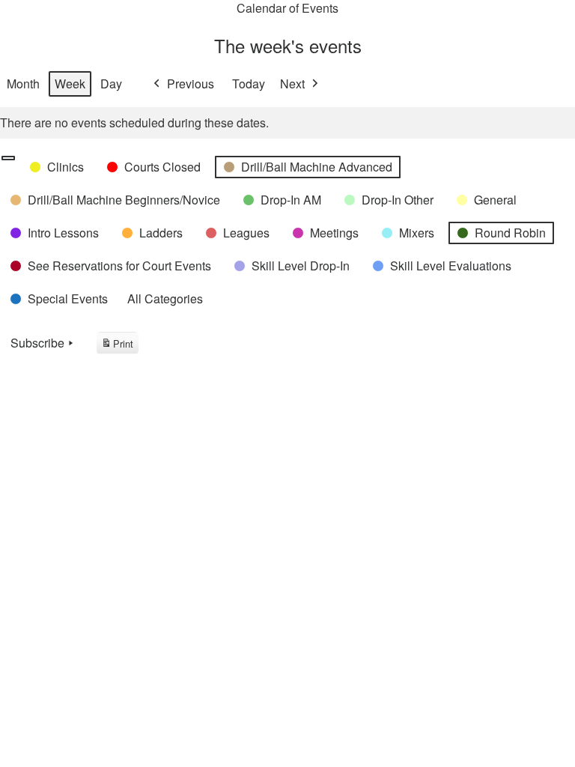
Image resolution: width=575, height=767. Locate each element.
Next (292, 83)
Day (111, 83)
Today (248, 83)
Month (23, 83)
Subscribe (37, 342)
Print (117, 345)
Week (70, 83)
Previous (190, 83)
